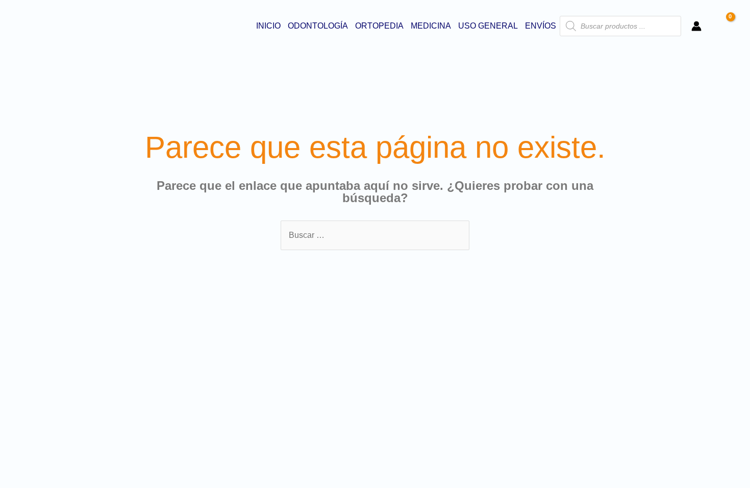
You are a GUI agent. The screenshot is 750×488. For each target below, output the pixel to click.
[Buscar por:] (375, 235)
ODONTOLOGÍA (318, 25)
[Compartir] (55, 335)
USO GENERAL (488, 25)
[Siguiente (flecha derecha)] (32, 349)
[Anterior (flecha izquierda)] (10, 349)
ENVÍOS (540, 25)
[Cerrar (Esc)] (77, 335)
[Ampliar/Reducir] (10, 335)
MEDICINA (431, 25)
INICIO (268, 25)
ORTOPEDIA (379, 25)
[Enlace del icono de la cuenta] (696, 26)
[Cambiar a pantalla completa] (32, 335)
